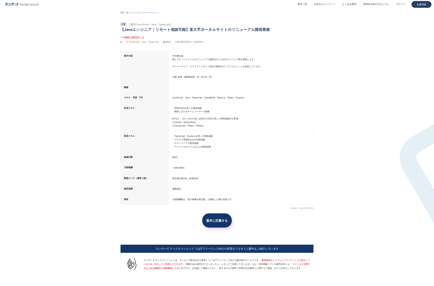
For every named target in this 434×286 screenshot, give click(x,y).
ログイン (401, 4)
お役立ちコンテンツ (324, 4)
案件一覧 (302, 4)
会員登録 (421, 4)
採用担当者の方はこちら (376, 4)
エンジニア (136, 13)
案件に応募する (217, 220)
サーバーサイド (150, 13)
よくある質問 (349, 4)
